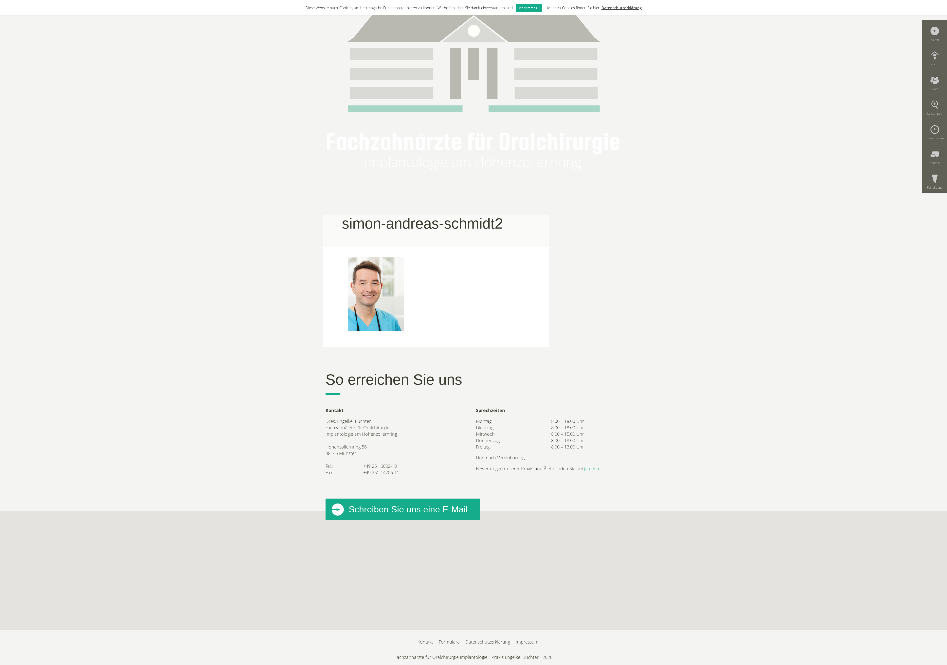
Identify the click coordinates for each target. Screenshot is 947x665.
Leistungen (934, 113)
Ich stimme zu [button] (529, 8)
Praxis (935, 64)
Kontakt (935, 163)
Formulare (449, 642)
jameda (591, 468)
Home (934, 39)
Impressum (527, 642)
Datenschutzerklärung (487, 642)
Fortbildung (934, 187)
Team (934, 89)
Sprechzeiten (935, 138)
